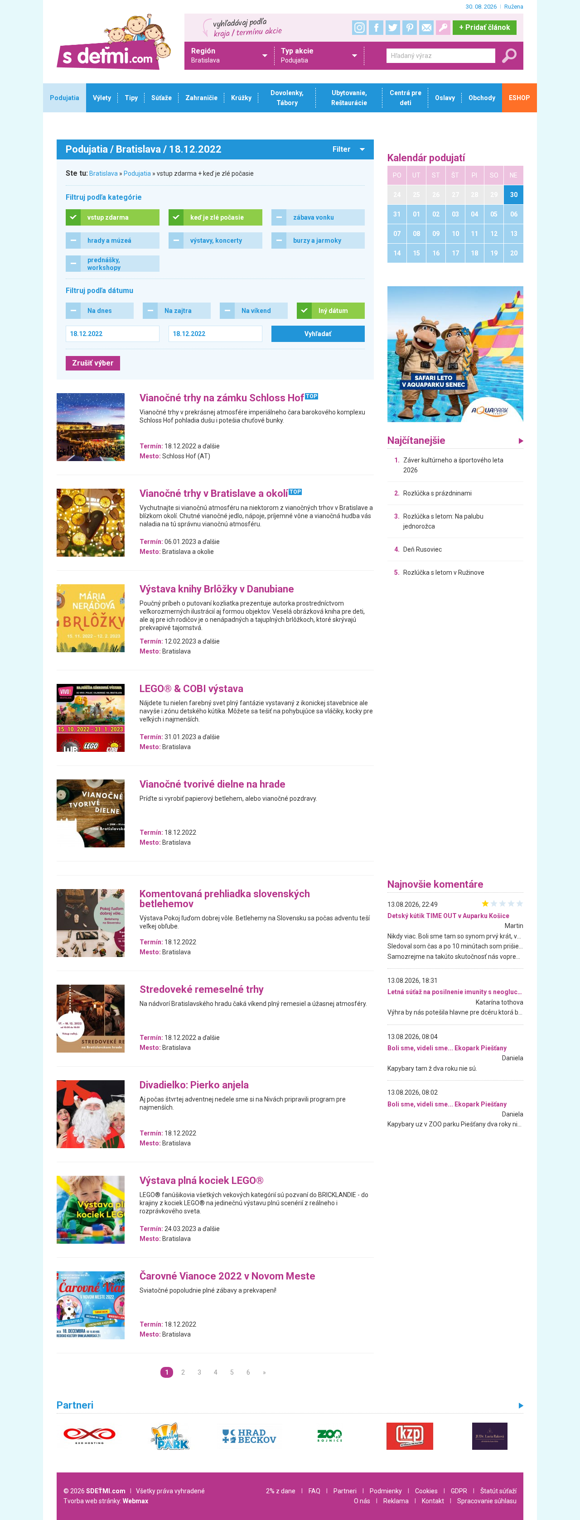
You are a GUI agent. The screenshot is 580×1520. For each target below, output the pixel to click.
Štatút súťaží (498, 1491)
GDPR (459, 1491)
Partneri (345, 1491)
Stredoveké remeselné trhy (202, 990)
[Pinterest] (409, 27)
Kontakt (433, 1501)
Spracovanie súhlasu (487, 1501)
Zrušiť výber (93, 363)
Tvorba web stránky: (105, 1501)
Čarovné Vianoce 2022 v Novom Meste (227, 1276)
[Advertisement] (455, 730)
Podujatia (137, 173)
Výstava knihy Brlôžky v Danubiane (217, 589)
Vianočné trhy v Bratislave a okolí (214, 494)
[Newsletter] (426, 27)
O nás (362, 1501)
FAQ (314, 1491)
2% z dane (280, 1491)
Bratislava (103, 173)
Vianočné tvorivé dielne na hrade (212, 784)
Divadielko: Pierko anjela (194, 1085)
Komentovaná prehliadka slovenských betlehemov (225, 899)
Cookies (426, 1491)
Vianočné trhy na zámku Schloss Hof (222, 398)
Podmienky (386, 1491)
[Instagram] (359, 27)
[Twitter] (393, 27)
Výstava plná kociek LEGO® (202, 1181)
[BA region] (455, 353)
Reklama (396, 1501)
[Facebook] (376, 27)
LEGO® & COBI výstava (191, 689)
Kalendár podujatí (426, 158)
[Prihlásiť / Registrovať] (443, 27)
